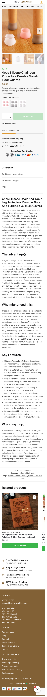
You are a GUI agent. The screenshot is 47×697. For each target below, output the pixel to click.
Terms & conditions (10, 646)
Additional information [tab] (12, 174)
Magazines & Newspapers (12, 532)
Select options (20, 546)
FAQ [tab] (4, 187)
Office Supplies (13, 6)
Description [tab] (7, 167)
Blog (4, 635)
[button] (39, 31)
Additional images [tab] (10, 180)
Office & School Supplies (17, 476)
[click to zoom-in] (23, 31)
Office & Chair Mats (27, 6)
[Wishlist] (34, 497)
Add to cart (28, 116)
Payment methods (10, 666)
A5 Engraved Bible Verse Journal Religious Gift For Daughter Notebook (18, 535)
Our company (8, 632)
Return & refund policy (12, 669)
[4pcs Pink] (5, 103)
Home (4, 6)
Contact (5, 639)
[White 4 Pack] (22, 103)
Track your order (9, 659)
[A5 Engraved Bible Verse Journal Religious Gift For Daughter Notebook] (20, 511)
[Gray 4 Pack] (14, 103)
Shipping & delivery (10, 662)
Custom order (8, 673)
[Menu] (5, 2)
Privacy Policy (8, 642)
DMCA (5, 649)
